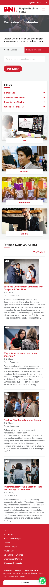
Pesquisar (13, 68)
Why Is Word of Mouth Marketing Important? (20, 354)
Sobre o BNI (9, 534)
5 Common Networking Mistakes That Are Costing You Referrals (23, 488)
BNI (24, 140)
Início (6, 530)
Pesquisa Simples (10, 50)
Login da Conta (34, 2)
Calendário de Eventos (14, 97)
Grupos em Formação (14, 106)
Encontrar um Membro (14, 102)
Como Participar (10, 546)
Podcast (24, 171)
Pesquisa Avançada (33, 50)
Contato (7, 542)
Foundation (24, 202)
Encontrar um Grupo (12, 538)
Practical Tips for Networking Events (22, 419)
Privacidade (9, 92)
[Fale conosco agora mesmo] (42, 580)
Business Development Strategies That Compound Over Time (23, 288)
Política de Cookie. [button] (17, 577)
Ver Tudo (38, 252)
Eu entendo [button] (24, 583)
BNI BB (24, 233)
